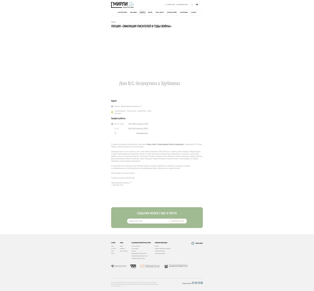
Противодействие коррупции (160, 251)
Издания (121, 246)
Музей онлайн (172, 12)
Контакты (112, 253)
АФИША (113, 22)
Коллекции (184, 12)
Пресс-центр (160, 12)
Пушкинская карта (182, 4)
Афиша (142, 12)
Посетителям (122, 12)
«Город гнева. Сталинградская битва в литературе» (165, 144)
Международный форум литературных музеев (139, 256)
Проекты (112, 251)
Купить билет (171, 4)
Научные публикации (123, 251)
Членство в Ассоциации (135, 246)
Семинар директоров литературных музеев (139, 253)
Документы (157, 246)
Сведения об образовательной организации (162, 248)
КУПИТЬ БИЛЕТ (199, 243)
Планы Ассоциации (134, 248)
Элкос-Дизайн (118, 286)
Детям (150, 12)
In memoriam (113, 248)
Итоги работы (133, 251)
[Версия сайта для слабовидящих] (197, 4)
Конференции (122, 248)
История (112, 246)
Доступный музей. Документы (160, 253)
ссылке (186, 266)
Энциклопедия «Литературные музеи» (138, 258)
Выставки (133, 12)
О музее (193, 12)
